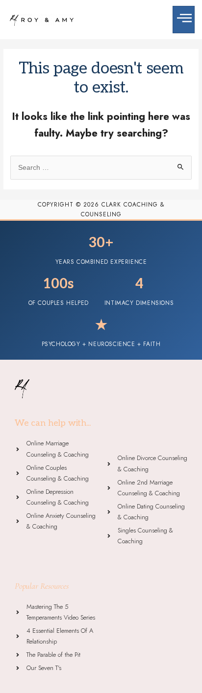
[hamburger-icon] (184, 19)
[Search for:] (101, 167)
